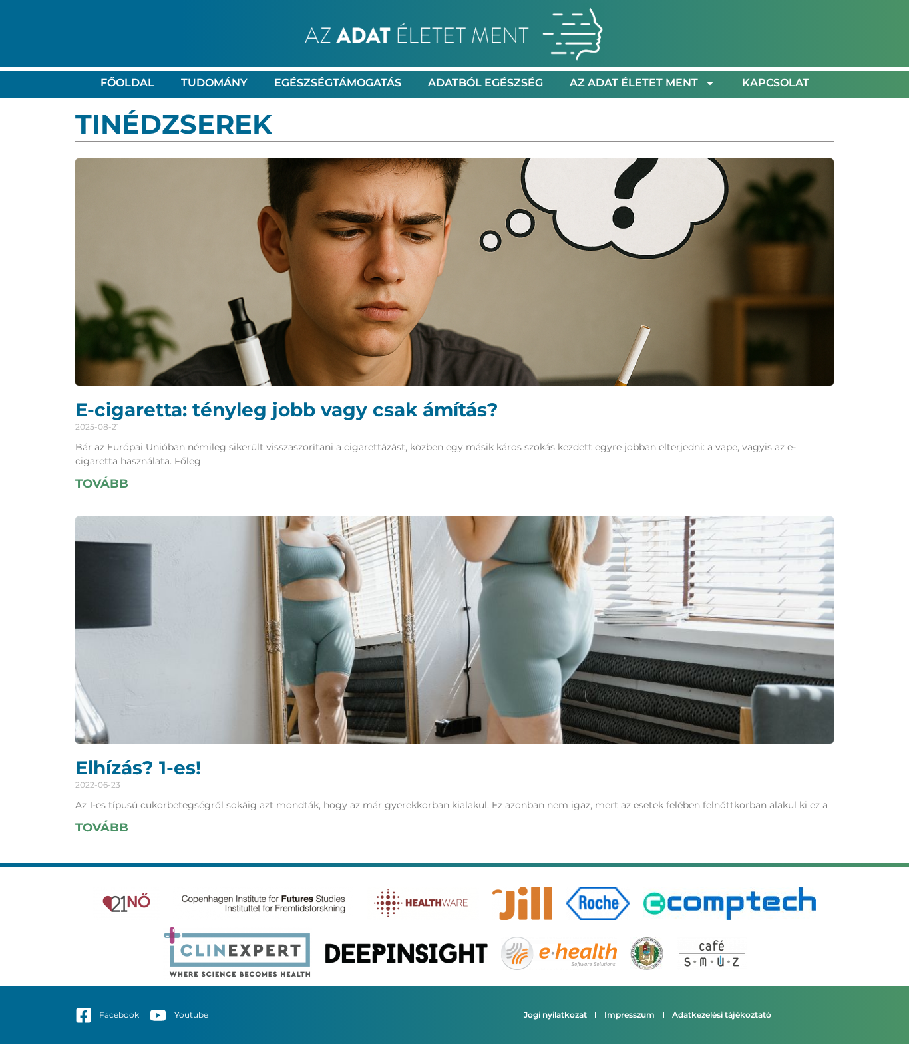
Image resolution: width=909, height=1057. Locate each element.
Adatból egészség (485, 82)
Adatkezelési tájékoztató (721, 1015)
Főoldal (127, 82)
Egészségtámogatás (337, 82)
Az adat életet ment (634, 82)
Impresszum (629, 1015)
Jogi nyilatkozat (555, 1015)
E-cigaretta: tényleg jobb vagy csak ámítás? (286, 409)
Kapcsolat (775, 82)
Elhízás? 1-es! (138, 767)
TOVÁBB (101, 483)
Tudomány (214, 82)
